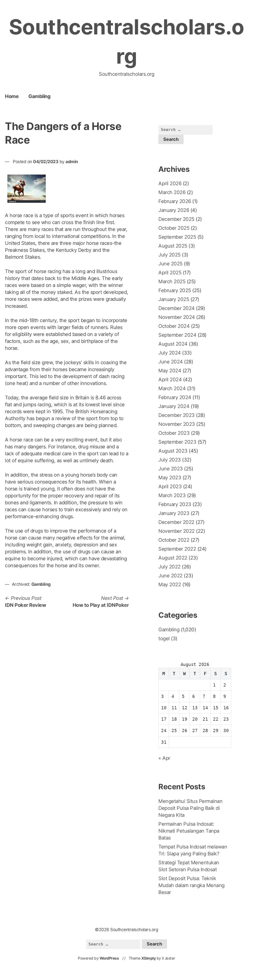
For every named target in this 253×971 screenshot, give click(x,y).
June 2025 (170, 264)
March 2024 (172, 388)
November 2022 (176, 531)
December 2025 (176, 219)
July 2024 (169, 353)
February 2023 (174, 504)
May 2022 (169, 585)
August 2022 (172, 558)
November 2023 (176, 424)
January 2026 (173, 210)
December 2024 (176, 308)
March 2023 (172, 495)
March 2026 (171, 192)
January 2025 (173, 299)
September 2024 (177, 335)
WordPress (109, 958)
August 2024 (173, 344)
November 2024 (176, 317)
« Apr (164, 758)
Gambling (39, 96)
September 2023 (177, 442)
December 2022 (176, 522)
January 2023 (173, 513)
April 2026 (169, 183)
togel (164, 638)
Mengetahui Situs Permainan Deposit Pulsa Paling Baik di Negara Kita (190, 808)
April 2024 (170, 380)
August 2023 (173, 451)
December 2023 (176, 415)
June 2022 (170, 576)
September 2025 (177, 237)
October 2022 (173, 540)
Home (12, 96)
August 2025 (172, 246)
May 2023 (169, 478)
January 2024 (173, 406)
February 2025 (174, 290)
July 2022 (169, 567)
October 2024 (174, 326)
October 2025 (173, 228)
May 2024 (169, 371)
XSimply (148, 958)
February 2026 (174, 201)
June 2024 (170, 362)
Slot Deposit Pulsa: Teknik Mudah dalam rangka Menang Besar (191, 885)
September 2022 (177, 549)
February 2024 (174, 397)
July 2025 (169, 255)
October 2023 (174, 433)
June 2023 (170, 469)
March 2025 (171, 281)
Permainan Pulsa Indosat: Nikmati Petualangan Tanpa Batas (188, 831)
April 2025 (169, 273)
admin (71, 161)
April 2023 (170, 486)
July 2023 (169, 460)
